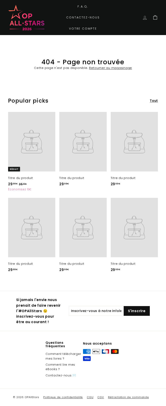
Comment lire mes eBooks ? (60, 367)
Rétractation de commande (128, 397)
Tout (154, 101)
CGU (90, 397)
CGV (100, 397)
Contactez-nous (83, 17)
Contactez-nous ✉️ (61, 375)
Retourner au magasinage (110, 68)
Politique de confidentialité (63, 397)
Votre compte (83, 29)
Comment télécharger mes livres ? (63, 356)
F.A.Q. (83, 6)
